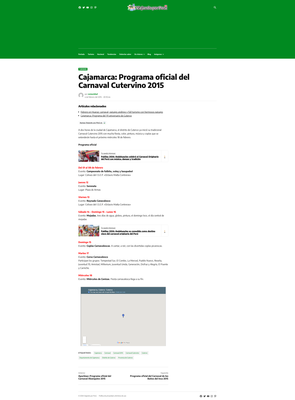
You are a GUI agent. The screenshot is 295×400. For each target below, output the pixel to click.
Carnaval (108, 353)
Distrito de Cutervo (108, 358)
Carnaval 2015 (118, 353)
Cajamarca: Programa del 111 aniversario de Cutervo (106, 115)
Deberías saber (125, 54)
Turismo (91, 54)
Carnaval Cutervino (132, 353)
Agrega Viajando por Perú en (91, 123)
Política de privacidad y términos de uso (112, 396)
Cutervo (144, 353)
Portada (81, 54)
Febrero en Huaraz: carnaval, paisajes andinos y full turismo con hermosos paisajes (122, 111)
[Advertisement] (147, 31)
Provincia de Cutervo (125, 358)
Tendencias (111, 54)
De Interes (138, 54)
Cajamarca (98, 353)
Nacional (100, 54)
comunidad (93, 94)
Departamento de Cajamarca (89, 358)
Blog (149, 54)
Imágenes (158, 54)
